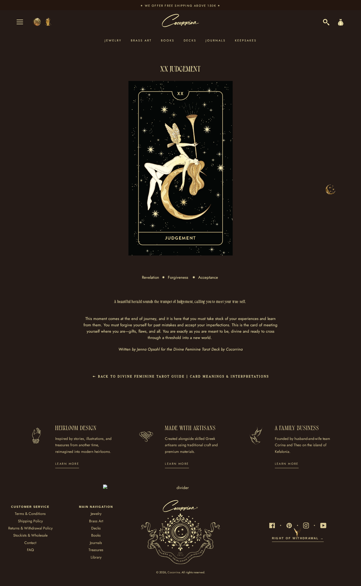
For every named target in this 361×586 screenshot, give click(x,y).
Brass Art (141, 40)
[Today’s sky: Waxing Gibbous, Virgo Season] (42, 22)
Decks (190, 40)
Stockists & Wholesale (30, 535)
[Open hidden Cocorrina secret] (330, 189)
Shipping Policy (30, 521)
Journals (216, 40)
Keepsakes (246, 40)
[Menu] (20, 22)
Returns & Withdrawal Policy (30, 528)
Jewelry (113, 40)
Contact (30, 542)
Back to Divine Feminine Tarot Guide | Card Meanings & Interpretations (182, 376)
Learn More (67, 464)
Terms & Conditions (30, 513)
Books (167, 40)
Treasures (96, 549)
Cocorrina (174, 572)
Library (96, 557)
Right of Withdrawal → (298, 538)
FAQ (30, 549)
